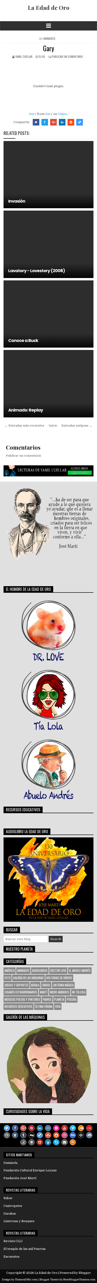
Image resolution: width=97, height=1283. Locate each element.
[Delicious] (40, 1135)
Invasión (16, 201)
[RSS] (73, 1142)
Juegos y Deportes (16, 985)
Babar (8, 1198)
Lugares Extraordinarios (20, 992)
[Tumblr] (23, 1135)
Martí (43, 992)
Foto (7, 977)
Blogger (85, 1273)
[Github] (7, 1135)
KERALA (35, 985)
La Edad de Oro (48, 7)
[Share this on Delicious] (79, 122)
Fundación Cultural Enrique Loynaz (30, 1170)
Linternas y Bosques (19, 1221)
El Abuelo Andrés (80, 970)
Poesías (72, 999)
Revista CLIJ (13, 1241)
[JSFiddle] (89, 1135)
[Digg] (31, 1135)
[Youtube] (64, 1128)
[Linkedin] (40, 1128)
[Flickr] (56, 1128)
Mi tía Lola (78, 992)
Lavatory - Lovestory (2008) (36, 271)
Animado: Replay (25, 410)
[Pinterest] (31, 1128)
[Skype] (56, 1142)
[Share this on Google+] (53, 122)
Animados (49, 38)
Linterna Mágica (63, 985)
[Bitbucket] (15, 1135)
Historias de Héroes (59, 977)
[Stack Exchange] (31, 1142)
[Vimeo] (73, 1128)
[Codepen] (81, 1135)
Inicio (53, 425)
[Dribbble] (64, 1135)
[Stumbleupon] (48, 1135)
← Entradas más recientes (24, 425)
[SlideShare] (48, 1142)
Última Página (44, 1006)
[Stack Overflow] (23, 1142)
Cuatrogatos (13, 1206)
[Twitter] (7, 1128)
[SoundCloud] (81, 1128)
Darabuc (10, 1213)
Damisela (10, 1163)
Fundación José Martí (20, 1178)
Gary (48, 48)
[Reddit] (56, 1135)
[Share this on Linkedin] (62, 122)
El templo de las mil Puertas (25, 1249)
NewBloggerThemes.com (79, 1279)
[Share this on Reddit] (71, 122)
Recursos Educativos (18, 1006)
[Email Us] (64, 1142)
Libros (46, 985)
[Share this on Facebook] (44, 122)
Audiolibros (40, 970)
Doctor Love (58, 970)
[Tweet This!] (36, 122)
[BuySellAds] (40, 1142)
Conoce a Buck (23, 340)
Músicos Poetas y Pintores (22, 999)
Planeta (59, 999)
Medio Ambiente (59, 992)
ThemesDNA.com (26, 1279)
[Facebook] (15, 1128)
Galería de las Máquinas (28, 977)
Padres (47, 999)
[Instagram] (48, 1128)
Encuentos (12, 1256)
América (9, 970)
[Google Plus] (23, 1128)
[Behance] (73, 1135)
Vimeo (62, 114)
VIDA (58, 1006)
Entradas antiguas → (76, 425)
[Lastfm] (89, 1128)
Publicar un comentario (67, 57)
